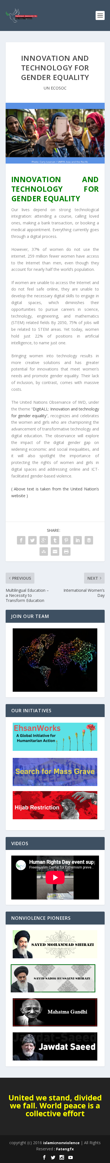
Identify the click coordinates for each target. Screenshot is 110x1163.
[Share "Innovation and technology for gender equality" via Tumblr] (55, 540)
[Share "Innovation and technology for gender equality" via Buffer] (88, 540)
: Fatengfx (64, 1148)
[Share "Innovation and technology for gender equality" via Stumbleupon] (43, 551)
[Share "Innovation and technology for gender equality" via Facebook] (21, 540)
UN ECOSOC (55, 88)
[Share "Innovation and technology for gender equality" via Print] (66, 551)
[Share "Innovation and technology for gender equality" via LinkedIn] (77, 540)
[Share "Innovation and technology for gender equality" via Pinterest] (66, 540)
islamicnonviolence (61, 1142)
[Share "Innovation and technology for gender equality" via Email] (55, 551)
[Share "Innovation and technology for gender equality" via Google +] (43, 540)
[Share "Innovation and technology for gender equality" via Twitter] (32, 540)
